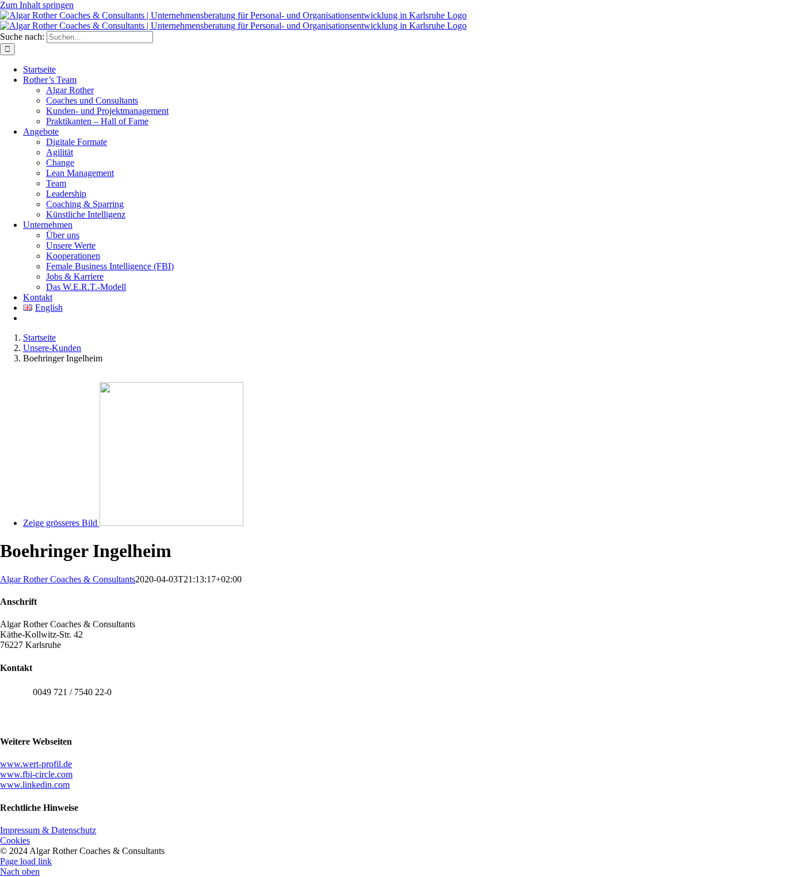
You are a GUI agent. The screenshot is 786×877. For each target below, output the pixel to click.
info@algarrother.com (72, 717)
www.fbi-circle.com (36, 774)
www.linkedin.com (35, 785)
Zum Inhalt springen (37, 5)
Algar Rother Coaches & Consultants (67, 579)
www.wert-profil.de (36, 764)
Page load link (26, 861)
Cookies (15, 840)
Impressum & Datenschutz (48, 830)
